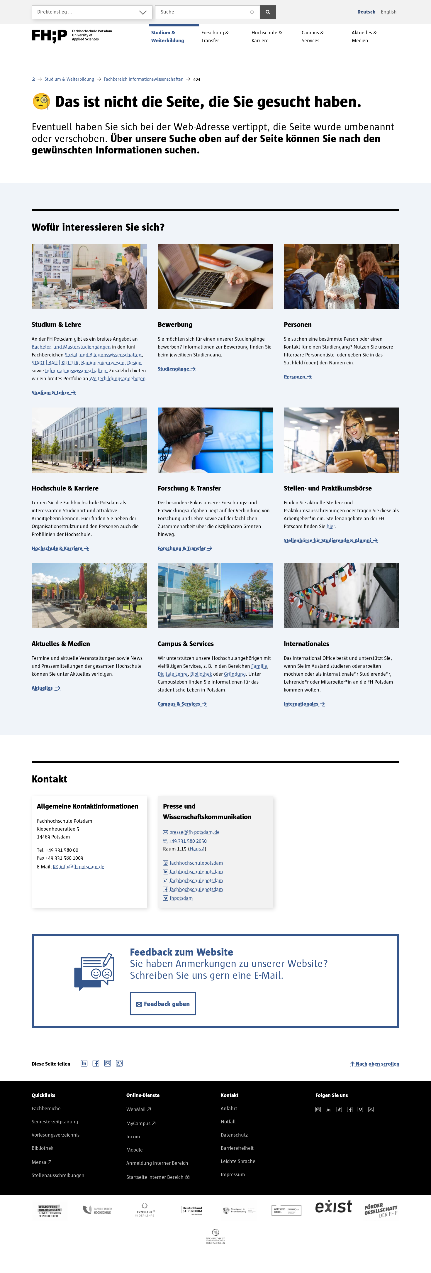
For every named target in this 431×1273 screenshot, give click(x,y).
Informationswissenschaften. (76, 370)
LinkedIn (84, 1062)
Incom (133, 1137)
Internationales (301, 704)
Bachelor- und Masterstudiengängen (71, 347)
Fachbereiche (46, 1108)
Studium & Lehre (50, 392)
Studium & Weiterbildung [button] (167, 36)
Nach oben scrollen (377, 1064)
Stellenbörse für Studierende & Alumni (327, 540)
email (107, 1062)
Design (134, 363)
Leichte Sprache (238, 1161)
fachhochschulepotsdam (196, 863)
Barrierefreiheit (237, 1148)
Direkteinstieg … (54, 12)
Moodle (134, 1150)
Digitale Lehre (173, 674)
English (389, 12)
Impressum (233, 1174)
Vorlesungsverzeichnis (55, 1135)
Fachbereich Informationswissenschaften (144, 79)
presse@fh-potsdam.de (194, 832)
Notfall (228, 1122)
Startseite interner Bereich (155, 1177)
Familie (259, 666)
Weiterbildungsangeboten (117, 378)
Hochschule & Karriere (57, 548)
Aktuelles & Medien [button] (364, 36)
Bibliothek (201, 674)
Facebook (96, 1062)
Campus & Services (179, 704)
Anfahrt (229, 1108)
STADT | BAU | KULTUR (55, 363)
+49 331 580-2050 (188, 841)
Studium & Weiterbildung (69, 79)
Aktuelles (43, 688)
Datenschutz (234, 1135)
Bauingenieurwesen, (103, 363)
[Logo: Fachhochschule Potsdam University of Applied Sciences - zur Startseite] (72, 37)
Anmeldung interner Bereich (157, 1163)
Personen (294, 377)
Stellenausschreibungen (58, 1175)
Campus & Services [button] (313, 36)
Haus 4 (197, 849)
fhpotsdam (181, 898)
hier (331, 526)
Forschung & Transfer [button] (215, 36)
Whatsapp (119, 1062)
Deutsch (366, 12)
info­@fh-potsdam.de (82, 867)
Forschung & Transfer (182, 548)
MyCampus (138, 1123)
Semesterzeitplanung (55, 1122)
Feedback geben (167, 1004)
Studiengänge (173, 369)
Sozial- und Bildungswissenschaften (103, 355)
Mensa (39, 1162)
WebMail (136, 1109)
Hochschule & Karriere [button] (267, 36)
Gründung (235, 674)
